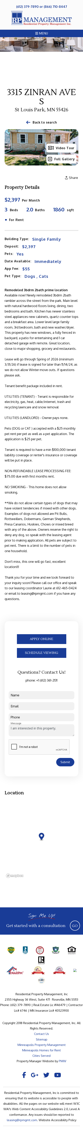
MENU (43, 33)
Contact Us (41, 1034)
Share (73, 177)
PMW (62, 1061)
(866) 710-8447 (55, 7)
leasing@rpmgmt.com (22, 1120)
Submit (65, 762)
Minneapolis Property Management (42, 1045)
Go (75, 926)
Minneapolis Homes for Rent (41, 1050)
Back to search (45, 122)
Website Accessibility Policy (57, 1120)
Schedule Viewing (41, 653)
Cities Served (41, 1056)
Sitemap (41, 1039)
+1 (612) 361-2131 (46, 680)
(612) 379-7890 (27, 7)
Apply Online (41, 639)
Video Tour (65, 148)
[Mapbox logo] (15, 875)
